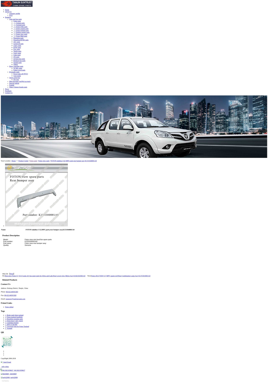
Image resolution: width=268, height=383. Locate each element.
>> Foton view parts (20, 34)
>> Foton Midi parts (20, 36)
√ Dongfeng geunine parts (14, 319)
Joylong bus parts (19, 59)
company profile (14, 13)
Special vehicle (14, 83)
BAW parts (17, 47)
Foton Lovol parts (19, 70)
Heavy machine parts (16, 66)
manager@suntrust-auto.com (15, 299)
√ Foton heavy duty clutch (14, 321)
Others (15, 64)
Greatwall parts (18, 44)
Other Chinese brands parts (18, 87)
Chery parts (17, 46)
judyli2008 (14, 377)
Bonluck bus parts (19, 61)
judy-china (5, 366)
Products (8, 17)
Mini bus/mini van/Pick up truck (19, 81)
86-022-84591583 (12, 292)
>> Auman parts (19, 23)
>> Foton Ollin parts (20, 27)
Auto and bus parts (15, 19)
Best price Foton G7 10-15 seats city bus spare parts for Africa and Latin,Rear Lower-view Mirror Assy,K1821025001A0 (45, 276)
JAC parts (16, 42)
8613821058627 (19, 370)
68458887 (13, 374)
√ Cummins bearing (12, 323)
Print (11, 274)
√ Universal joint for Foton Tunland (17, 326)
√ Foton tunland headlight (14, 317)
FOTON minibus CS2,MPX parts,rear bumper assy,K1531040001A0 (74, 161)
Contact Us (8, 93)
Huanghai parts (18, 38)
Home (7, 10)
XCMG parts (17, 68)
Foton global (9, 307)
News (7, 89)
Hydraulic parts (14, 72)
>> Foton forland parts (21, 30)
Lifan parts (17, 55)
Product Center (23, 161)
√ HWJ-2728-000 (11, 324)
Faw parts (16, 49)
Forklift (11, 85)
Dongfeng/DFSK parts (20, 40)
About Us (8, 12)
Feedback (8, 91)
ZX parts (16, 57)
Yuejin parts (17, 51)
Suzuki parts (17, 62)
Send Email (7, 362)
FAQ (11, 15)
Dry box (16, 79)
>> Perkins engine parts (21, 32)
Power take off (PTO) (20, 74)
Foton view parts (43, 161)
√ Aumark (8, 328)
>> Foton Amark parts (20, 29)
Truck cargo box (14, 78)
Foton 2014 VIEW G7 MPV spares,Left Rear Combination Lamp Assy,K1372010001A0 (120, 276)
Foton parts (17, 21)
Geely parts (17, 53)
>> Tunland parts (19, 25)
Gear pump (17, 76)
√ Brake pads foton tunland (14, 315)
